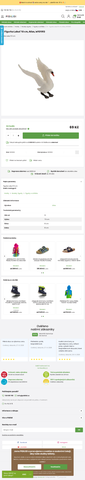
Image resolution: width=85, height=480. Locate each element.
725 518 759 (8, 10)
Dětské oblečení (20, 22)
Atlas (54, 205)
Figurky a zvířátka (39, 27)
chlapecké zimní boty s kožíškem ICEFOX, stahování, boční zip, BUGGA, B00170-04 (42, 302)
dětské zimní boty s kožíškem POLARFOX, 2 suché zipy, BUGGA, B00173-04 (15, 302)
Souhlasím (55, 467)
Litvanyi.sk (41, 477)
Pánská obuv (64, 22)
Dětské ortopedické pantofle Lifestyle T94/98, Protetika (42, 260)
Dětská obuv (6, 22)
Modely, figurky (26, 27)
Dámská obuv (51, 22)
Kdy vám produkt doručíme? (16, 129)
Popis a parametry (9, 181)
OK (79, 430)
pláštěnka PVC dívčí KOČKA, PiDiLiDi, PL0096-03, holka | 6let (16, 260)
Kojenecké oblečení (36, 22)
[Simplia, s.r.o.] (61, 477)
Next (80, 256)
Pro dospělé (76, 22)
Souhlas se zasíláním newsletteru (12, 435)
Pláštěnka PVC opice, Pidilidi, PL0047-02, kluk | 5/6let (69, 302)
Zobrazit (81, 7)
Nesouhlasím (29, 467)
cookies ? (42, 461)
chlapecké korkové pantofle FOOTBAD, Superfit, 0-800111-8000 (69, 260)
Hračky (17, 27)
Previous (5, 256)
